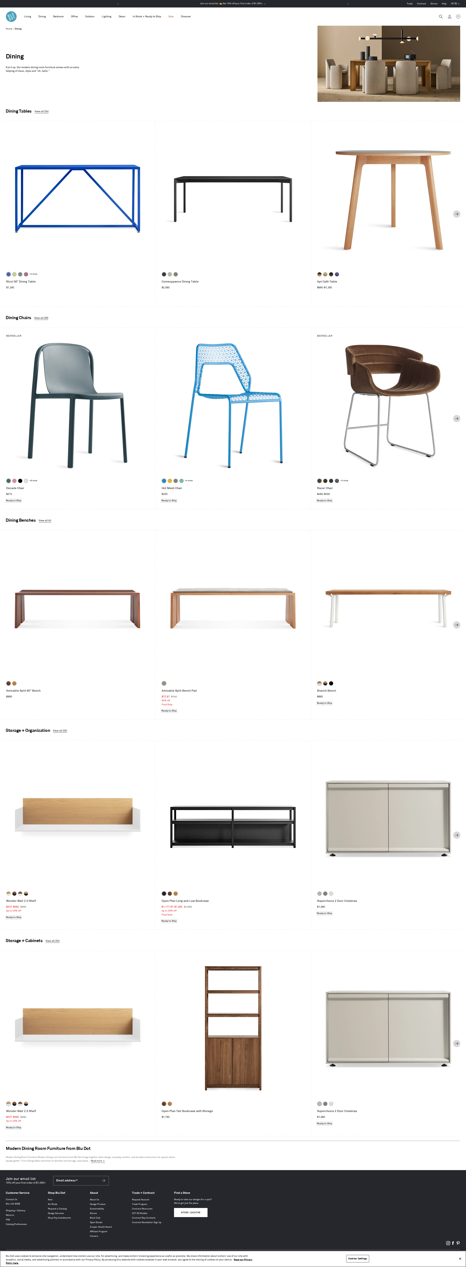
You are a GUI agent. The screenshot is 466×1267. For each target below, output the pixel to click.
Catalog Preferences (16, 1224)
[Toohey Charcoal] (337, 480)
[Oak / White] (319, 683)
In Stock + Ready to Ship (147, 16)
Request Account (140, 1200)
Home (9, 29)
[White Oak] (14, 683)
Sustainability (97, 1209)
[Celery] (14, 274)
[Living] (27, 17)
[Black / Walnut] (331, 274)
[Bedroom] (58, 17)
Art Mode (52, 1204)
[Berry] (26, 274)
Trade (410, 4)
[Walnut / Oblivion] (14, 893)
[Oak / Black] (325, 683)
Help (444, 4)
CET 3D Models (139, 1213)
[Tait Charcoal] (164, 683)
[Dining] (42, 17)
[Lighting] (106, 17)
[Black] (20, 480)
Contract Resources (142, 1209)
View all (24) (42, 111)
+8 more (33, 481)
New (50, 1200)
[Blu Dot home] (11, 16)
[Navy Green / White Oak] (319, 274)
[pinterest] (458, 1244)
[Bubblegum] (14, 480)
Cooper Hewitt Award (101, 1227)
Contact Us (11, 1200)
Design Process (97, 1204)
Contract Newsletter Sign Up (146, 1222)
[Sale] (171, 17)
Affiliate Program (98, 1232)
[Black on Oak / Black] (331, 683)
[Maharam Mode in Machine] (331, 480)
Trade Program (139, 1204)
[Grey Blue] (20, 274)
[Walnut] (8, 683)
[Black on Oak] (164, 893)
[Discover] (186, 17)
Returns (10, 1215)
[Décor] (122, 17)
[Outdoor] (89, 17)
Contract (421, 4)
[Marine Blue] (8, 480)
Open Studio (96, 1222)
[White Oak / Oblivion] (26, 893)
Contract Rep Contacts (143, 1218)
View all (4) (45, 520)
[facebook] (453, 1244)
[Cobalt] (8, 274)
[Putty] (169, 274)
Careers (94, 1236)
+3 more (33, 274)
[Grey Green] (175, 274)
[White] (26, 480)
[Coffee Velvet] (319, 480)
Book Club (95, 1218)
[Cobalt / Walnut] (337, 274)
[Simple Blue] (164, 480)
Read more (96, 1161)
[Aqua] (181, 480)
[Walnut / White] (20, 893)
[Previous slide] (9, 214)
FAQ (8, 1220)
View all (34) (53, 941)
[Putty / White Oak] (325, 274)
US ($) (455, 4)
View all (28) (41, 318)
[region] (233, 1259)
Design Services (56, 1213)
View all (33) (60, 730)
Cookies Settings (357, 1258)
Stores (434, 4)
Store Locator (190, 1213)
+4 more (189, 481)
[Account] (449, 16)
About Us (94, 1200)
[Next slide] (456, 214)
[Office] (74, 17)
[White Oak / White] (8, 893)
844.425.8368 (13, 1204)
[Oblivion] (164, 274)
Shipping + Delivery (15, 1211)
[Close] (460, 1259)
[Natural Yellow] (169, 480)
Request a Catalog (57, 1209)
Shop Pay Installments (59, 1218)
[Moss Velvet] (325, 480)
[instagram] (448, 1244)
